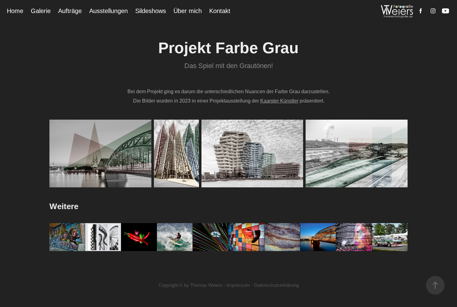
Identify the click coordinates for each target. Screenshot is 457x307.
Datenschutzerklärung (276, 285)
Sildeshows (150, 10)
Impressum (238, 285)
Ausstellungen (108, 10)
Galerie (41, 10)
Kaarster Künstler (279, 100)
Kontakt (219, 10)
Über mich (187, 10)
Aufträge (70, 10)
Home (15, 10)
